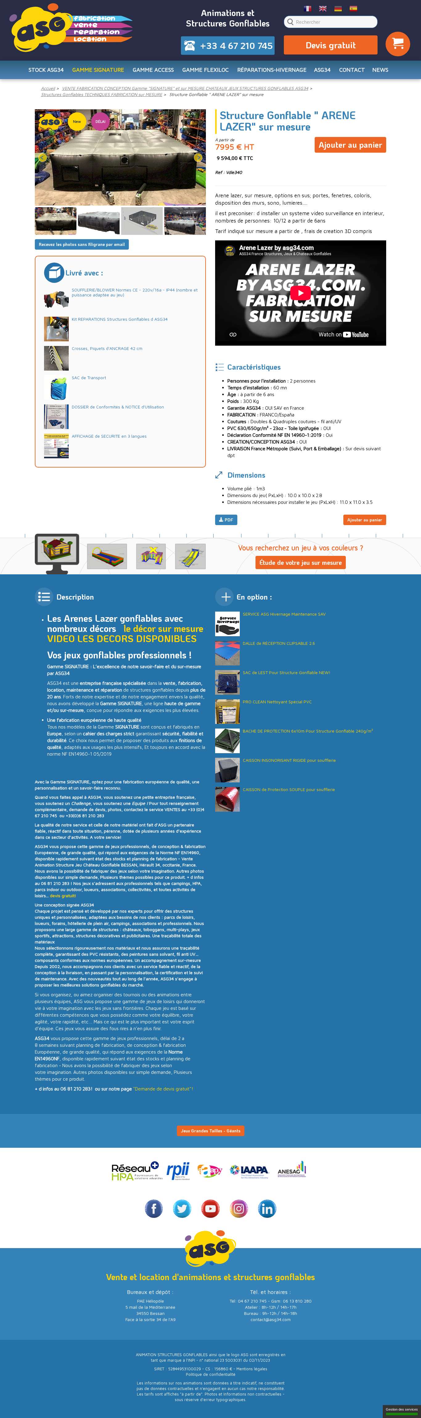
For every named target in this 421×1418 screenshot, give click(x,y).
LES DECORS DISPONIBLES (137, 639)
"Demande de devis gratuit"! (163, 1088)
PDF (228, 520)
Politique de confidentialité (210, 1374)
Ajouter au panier (350, 144)
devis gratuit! (63, 895)
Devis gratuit (331, 44)
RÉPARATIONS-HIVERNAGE (272, 69)
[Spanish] (353, 8)
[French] (308, 8)
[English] (323, 8)
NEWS (380, 69)
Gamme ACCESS (153, 69)
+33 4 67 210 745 (236, 45)
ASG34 (322, 69)
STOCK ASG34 (46, 69)
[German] (338, 8)
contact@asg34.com (271, 1319)
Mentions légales (251, 1369)
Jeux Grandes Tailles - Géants (210, 1131)
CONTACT (352, 69)
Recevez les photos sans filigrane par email (82, 244)
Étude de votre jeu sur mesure (301, 562)
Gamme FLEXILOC (205, 69)
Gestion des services (402, 1409)
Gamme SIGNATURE (98, 69)
